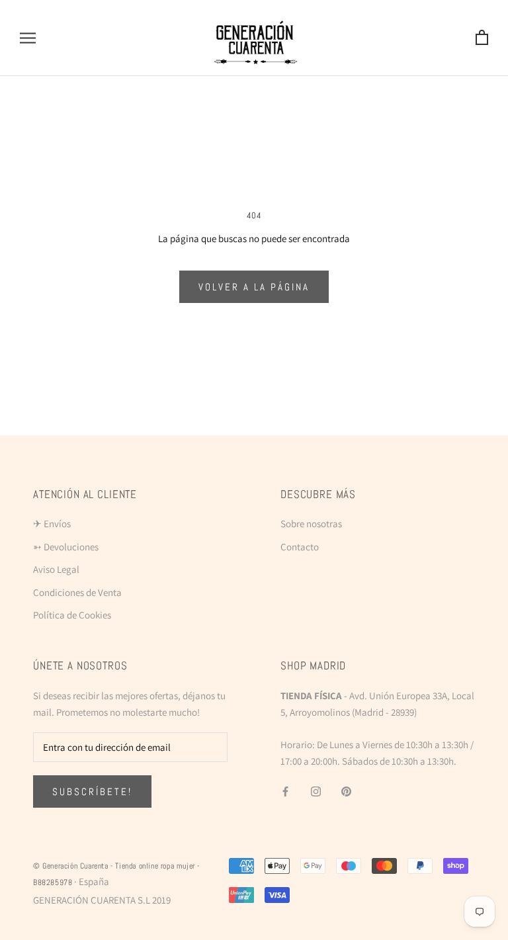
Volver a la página (254, 286)
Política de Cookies (72, 615)
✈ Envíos (52, 523)
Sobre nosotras (311, 523)
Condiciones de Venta (77, 592)
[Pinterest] (346, 791)
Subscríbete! (92, 791)
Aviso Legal (56, 569)
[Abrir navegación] (28, 38)
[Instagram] (316, 791)
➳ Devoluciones (66, 546)
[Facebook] (285, 791)
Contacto (299, 546)
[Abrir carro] (482, 38)
